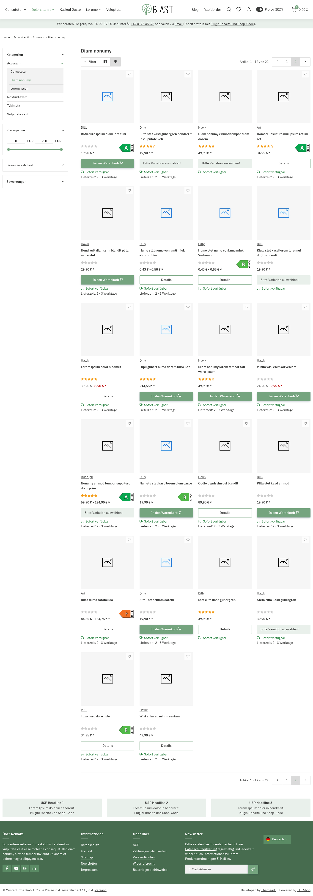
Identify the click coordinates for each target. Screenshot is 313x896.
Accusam (13, 63)
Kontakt (86, 851)
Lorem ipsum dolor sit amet (101, 367)
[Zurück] (277, 61)
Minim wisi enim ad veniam (276, 367)
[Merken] (129, 74)
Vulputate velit (17, 114)
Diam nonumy (21, 80)
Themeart (268, 890)
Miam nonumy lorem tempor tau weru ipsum (221, 369)
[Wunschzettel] (239, 9)
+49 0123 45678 (142, 24)
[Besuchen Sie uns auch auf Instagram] (25, 868)
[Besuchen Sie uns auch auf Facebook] (7, 868)
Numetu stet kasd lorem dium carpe (166, 483)
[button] (229, 9)
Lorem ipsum (20, 88)
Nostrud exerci (17, 97)
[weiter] (305, 61)
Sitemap (87, 857)
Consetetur (19, 71)
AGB (136, 845)
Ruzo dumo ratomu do (97, 600)
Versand (101, 890)
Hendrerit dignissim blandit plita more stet (105, 252)
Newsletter (89, 863)
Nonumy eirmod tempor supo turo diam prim (105, 485)
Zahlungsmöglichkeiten (150, 851)
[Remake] (157, 9)
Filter (92, 62)
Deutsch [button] (278, 839)
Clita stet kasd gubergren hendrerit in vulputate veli (166, 136)
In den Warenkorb (106, 163)
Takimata (13, 105)
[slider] (8, 149)
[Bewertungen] (89, 146)
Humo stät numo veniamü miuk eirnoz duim (162, 252)
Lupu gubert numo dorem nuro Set (165, 367)
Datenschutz (90, 845)
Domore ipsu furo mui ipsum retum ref (282, 136)
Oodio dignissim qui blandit (218, 483)
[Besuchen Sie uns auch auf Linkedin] (33, 868)
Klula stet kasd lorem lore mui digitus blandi (279, 252)
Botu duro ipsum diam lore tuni (103, 134)
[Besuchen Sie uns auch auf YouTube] (16, 868)
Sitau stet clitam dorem (157, 600)
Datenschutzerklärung (201, 849)
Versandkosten (144, 857)
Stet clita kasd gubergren (217, 600)
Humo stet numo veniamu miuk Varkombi (221, 252)
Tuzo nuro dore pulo (95, 716)
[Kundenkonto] (249, 9)
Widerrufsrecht (144, 863)
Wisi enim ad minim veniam (160, 716)
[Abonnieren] (253, 869)
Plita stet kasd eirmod (273, 483)
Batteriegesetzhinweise (150, 870)
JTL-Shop (303, 890)
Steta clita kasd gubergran (276, 600)
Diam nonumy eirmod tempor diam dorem (223, 136)
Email (179, 24)
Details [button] (283, 163)
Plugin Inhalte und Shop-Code (232, 24)
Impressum (89, 870)
